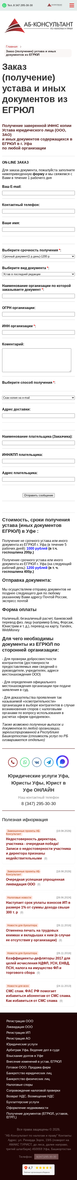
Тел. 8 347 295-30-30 (20, 5)
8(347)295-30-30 (46, 1156)
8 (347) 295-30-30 (38, 803)
